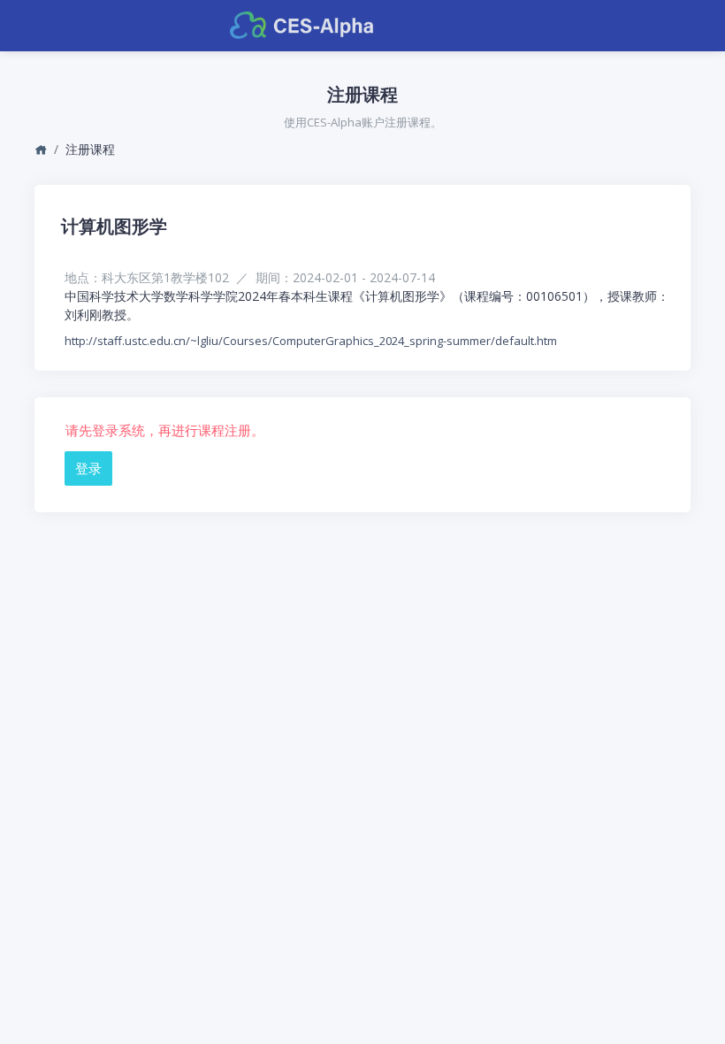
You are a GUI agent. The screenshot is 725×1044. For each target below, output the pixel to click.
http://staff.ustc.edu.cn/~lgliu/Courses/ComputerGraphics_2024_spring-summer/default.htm (311, 341)
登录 (88, 468)
